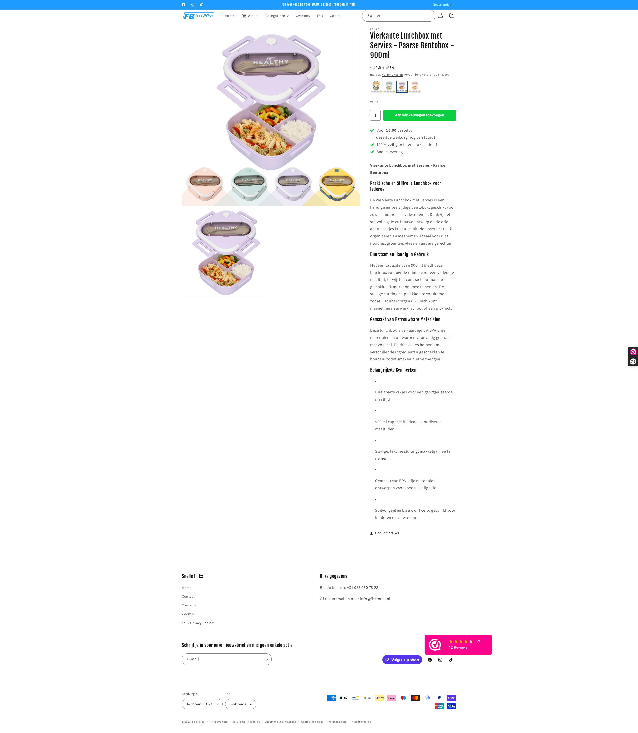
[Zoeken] (429, 15)
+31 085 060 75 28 (362, 587)
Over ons (189, 605)
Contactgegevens (312, 721)
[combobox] (398, 15)
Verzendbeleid (337, 721)
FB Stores (198, 721)
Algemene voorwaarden (280, 721)
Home (186, 587)
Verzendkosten (392, 74)
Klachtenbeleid (362, 721)
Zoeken (188, 614)
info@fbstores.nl (375, 598)
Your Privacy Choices (198, 623)
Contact (188, 596)
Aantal (374, 101)
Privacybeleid (219, 721)
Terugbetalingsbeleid (246, 721)
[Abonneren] (265, 659)
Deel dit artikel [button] (387, 533)
